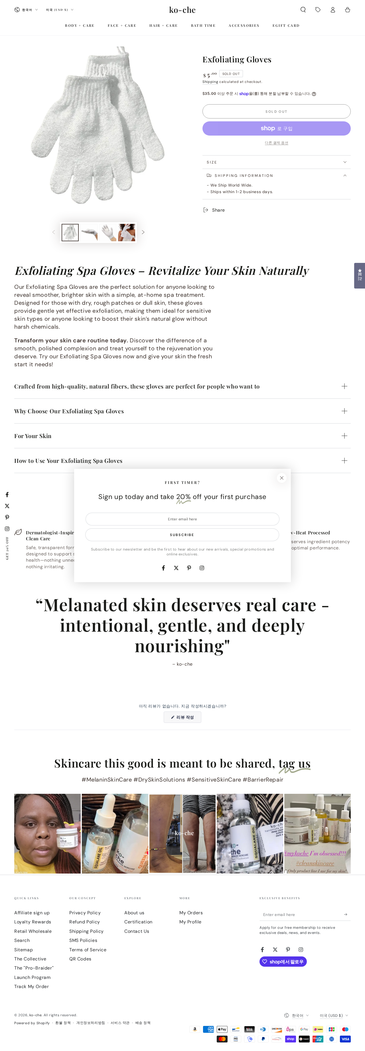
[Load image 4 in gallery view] (126, 232)
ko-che (35, 1015)
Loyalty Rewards (32, 922)
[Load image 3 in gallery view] (107, 232)
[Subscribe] (347, 914)
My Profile (190, 922)
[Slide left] (53, 232)
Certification (138, 922)
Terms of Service (88, 950)
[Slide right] (143, 232)
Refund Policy (84, 922)
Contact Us (136, 931)
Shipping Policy (86, 931)
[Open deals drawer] (318, 9)
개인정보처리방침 (90, 1023)
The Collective (30, 959)
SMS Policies (83, 940)
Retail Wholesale (33, 931)
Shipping (210, 81)
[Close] (281, 478)
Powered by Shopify (32, 1023)
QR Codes (80, 959)
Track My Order (31, 986)
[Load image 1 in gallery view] (70, 232)
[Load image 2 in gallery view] (89, 232)
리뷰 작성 (188, 718)
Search (22, 940)
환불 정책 (63, 1023)
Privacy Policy (85, 913)
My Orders (191, 913)
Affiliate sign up (32, 913)
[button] (303, 9)
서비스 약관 (120, 1023)
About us (134, 913)
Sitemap (23, 950)
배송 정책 (143, 1023)
